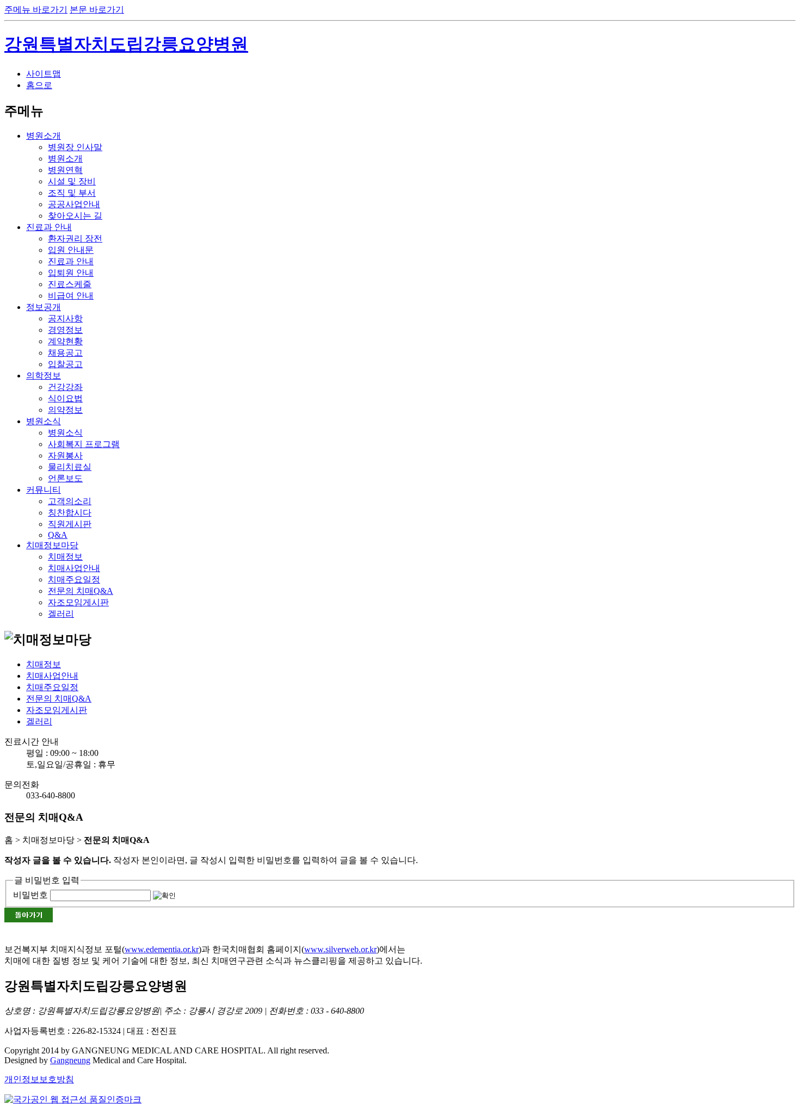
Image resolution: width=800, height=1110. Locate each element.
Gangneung (70, 1060)
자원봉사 (65, 455)
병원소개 (43, 135)
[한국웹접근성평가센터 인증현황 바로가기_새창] (72, 1099)
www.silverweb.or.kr (340, 949)
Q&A (57, 535)
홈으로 (39, 85)
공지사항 (65, 318)
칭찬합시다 (69, 512)
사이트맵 (43, 73)
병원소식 (43, 421)
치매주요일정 (74, 579)
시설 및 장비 (72, 181)
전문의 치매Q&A (80, 591)
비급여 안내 (71, 295)
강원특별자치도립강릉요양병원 (126, 44)
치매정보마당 (52, 545)
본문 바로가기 (97, 9)
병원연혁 (65, 170)
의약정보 (65, 409)
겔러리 (61, 613)
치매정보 (65, 556)
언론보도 (65, 478)
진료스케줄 (69, 284)
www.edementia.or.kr (162, 949)
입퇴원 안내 (71, 272)
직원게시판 (69, 524)
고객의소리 (69, 501)
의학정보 (43, 375)
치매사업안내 (74, 568)
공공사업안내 (74, 204)
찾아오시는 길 (75, 215)
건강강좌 (65, 387)
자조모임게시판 (78, 602)
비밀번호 (30, 895)
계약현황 (65, 341)
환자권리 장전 (75, 238)
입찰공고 (65, 364)
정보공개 (43, 307)
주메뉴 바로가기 (35, 9)
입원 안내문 (71, 250)
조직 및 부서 (72, 192)
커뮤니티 (43, 489)
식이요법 (65, 398)
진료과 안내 (49, 227)
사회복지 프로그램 (84, 444)
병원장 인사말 (75, 147)
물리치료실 (69, 467)
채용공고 (65, 352)
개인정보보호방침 (39, 1079)
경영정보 (65, 329)
